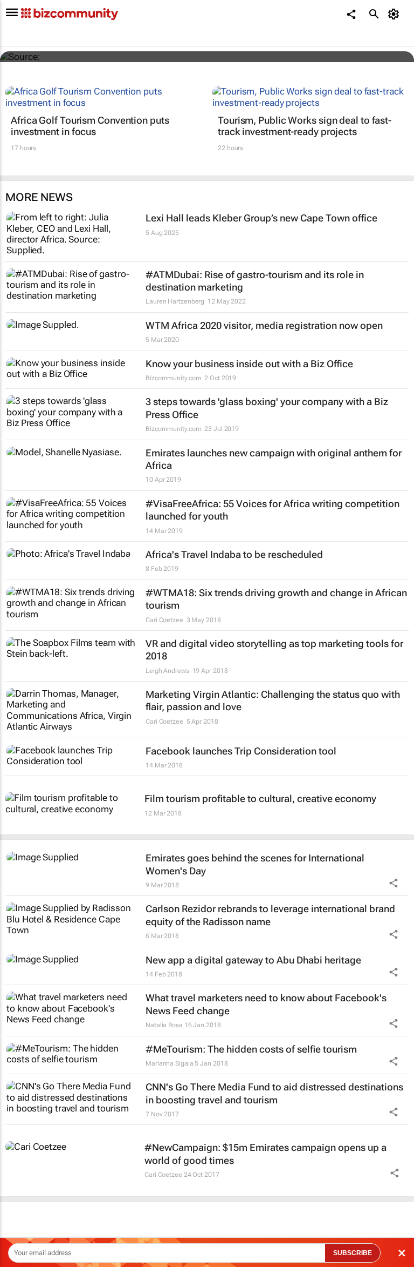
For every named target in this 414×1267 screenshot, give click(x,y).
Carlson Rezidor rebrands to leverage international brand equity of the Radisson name (270, 915)
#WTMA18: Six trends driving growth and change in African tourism (276, 599)
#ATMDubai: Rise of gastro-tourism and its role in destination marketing (255, 281)
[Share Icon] (393, 883)
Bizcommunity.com (173, 378)
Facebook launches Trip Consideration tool (241, 751)
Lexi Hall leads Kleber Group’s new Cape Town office (261, 218)
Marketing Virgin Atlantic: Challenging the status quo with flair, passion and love (273, 700)
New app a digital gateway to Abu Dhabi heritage (253, 960)
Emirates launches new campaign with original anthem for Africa (274, 459)
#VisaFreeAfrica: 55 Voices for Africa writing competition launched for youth (272, 510)
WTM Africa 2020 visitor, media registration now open (264, 325)
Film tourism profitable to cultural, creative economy (260, 798)
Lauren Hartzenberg (175, 301)
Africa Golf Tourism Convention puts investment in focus (90, 126)
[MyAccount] (395, 14)
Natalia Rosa (164, 1025)
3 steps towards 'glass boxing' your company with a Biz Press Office (267, 408)
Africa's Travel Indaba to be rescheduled (234, 554)
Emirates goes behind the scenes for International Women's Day (255, 864)
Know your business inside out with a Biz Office (249, 363)
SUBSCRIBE (352, 1253)
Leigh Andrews (167, 671)
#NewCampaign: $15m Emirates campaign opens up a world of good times (265, 1153)
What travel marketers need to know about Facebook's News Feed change (266, 1004)
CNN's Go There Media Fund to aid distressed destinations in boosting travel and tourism (274, 1093)
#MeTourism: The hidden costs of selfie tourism (251, 1049)
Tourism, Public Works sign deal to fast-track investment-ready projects (304, 126)
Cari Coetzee (164, 620)
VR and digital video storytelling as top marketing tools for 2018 (274, 650)
